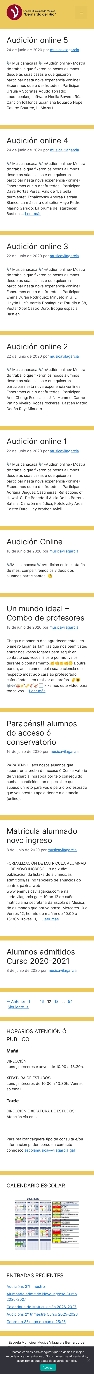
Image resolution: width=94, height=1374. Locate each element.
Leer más (33, 214)
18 (56, 1001)
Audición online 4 (37, 140)
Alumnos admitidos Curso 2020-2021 (41, 956)
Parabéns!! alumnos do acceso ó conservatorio (42, 732)
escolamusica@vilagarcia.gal (49, 1150)
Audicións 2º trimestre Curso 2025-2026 (42, 1314)
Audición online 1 (37, 441)
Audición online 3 (37, 246)
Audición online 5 (37, 40)
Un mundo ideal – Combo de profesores (45, 613)
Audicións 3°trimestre (26, 1286)
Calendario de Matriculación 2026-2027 (42, 1307)
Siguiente (18, 1007)
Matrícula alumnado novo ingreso (42, 835)
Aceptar (48, 1367)
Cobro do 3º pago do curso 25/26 (36, 1322)
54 (71, 1001)
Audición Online (35, 541)
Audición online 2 (37, 346)
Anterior (16, 1001)
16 (42, 1001)
